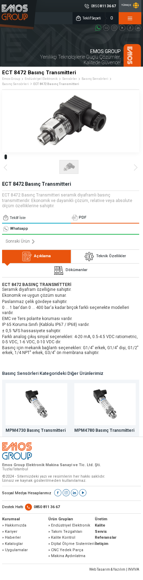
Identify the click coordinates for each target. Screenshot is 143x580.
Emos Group (11, 79)
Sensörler (69, 79)
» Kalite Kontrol (61, 538)
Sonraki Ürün (18, 241)
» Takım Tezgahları (65, 532)
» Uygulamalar (15, 550)
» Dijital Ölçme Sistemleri (71, 544)
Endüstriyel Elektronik (41, 79)
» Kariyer (9, 532)
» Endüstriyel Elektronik (69, 525)
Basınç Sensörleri (95, 79)
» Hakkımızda (14, 525)
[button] (6, 156)
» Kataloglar (12, 544)
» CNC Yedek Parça (65, 550)
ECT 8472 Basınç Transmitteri (56, 84)
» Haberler (11, 538)
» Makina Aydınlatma (66, 556)
